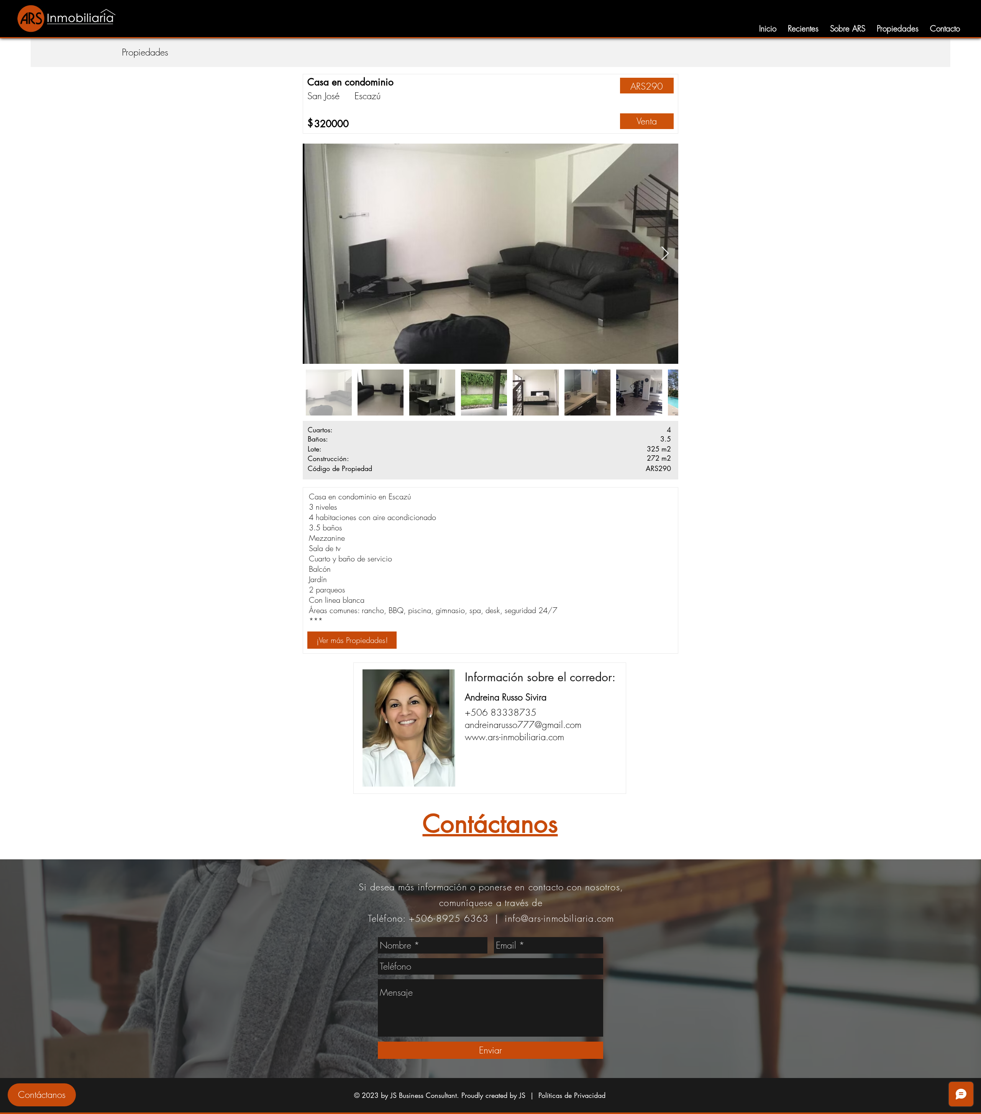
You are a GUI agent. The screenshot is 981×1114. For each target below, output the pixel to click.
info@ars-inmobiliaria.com (559, 918)
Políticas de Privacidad (571, 1095)
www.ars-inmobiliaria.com (514, 737)
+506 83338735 (500, 712)
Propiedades (145, 52)
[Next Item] (665, 253)
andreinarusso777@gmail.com (523, 724)
